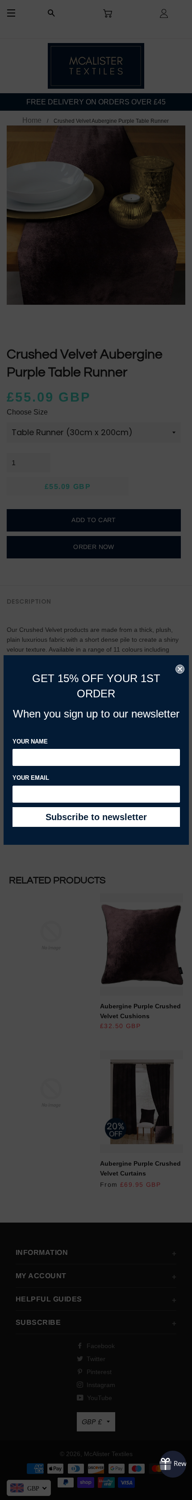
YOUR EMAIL (31, 777)
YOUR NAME (30, 741)
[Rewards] (172, 1464)
